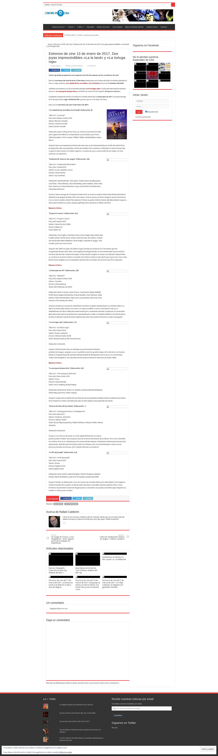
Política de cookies (65, 752)
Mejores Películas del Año (134, 27)
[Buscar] (173, 5)
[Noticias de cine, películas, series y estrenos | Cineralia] (57, 13)
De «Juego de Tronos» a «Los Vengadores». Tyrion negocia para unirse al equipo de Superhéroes (62, 539)
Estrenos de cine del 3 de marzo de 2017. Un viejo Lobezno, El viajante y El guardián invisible (113, 583)
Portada (47, 26)
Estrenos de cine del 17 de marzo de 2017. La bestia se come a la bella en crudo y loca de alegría (61, 583)
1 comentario (91, 66)
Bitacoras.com (62, 608)
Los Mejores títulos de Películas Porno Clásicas (76, 705)
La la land (58, 504)
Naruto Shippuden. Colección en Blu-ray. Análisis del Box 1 (58, 570)
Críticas (70, 27)
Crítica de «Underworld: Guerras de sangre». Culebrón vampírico (112, 537)
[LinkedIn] (158, 4)
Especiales (90, 27)
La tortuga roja (71, 504)
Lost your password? (143, 117)
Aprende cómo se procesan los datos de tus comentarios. (98, 683)
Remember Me (152, 112)
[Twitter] (156, 4)
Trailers (80, 27)
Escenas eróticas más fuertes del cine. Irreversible (78, 713)
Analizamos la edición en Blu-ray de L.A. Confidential (114, 558)
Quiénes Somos (152, 27)
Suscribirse (118, 715)
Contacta (163, 27)
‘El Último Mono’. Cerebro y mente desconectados (81, 35)
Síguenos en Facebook (146, 45)
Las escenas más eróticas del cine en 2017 (75, 721)
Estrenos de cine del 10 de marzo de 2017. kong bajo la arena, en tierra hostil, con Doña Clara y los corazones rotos (87, 585)
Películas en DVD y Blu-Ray (62, 44)
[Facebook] (153, 4)
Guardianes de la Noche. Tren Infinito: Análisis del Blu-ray (86, 570)
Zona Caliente (117, 27)
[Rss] (151, 4)
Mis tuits (115, 728)
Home (49, 44)
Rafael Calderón (56, 66)
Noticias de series (103, 27)
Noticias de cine (58, 27)
